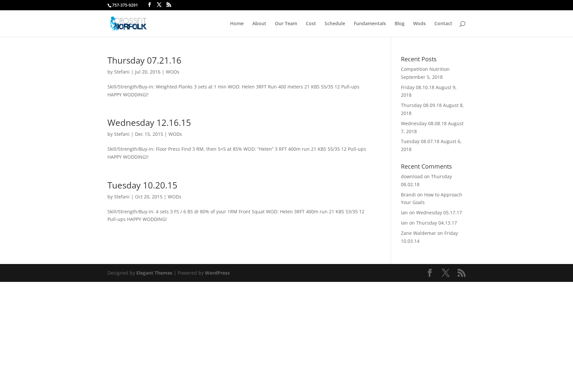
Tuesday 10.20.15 (142, 185)
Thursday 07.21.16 (144, 60)
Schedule (335, 23)
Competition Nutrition (425, 69)
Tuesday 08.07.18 (420, 141)
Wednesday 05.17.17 (439, 212)
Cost (311, 23)
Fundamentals (370, 23)
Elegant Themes (154, 273)
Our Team (286, 23)
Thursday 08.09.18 (421, 105)
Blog (400, 23)
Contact (443, 23)
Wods (419, 23)
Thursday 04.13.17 (436, 223)
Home (237, 23)
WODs (172, 72)
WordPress (217, 273)
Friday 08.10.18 (417, 87)
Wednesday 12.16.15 (149, 123)
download (412, 176)
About (259, 23)
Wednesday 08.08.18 (424, 123)
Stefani (122, 72)
